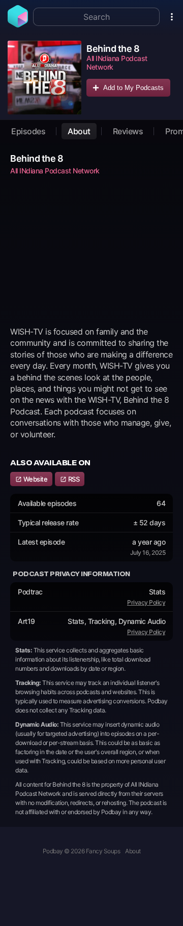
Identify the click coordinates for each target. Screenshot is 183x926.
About (79, 131)
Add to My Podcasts (133, 88)
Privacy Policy (146, 602)
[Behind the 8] (44, 77)
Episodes (28, 131)
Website (34, 479)
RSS (73, 479)
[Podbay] (18, 24)
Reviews (128, 131)
